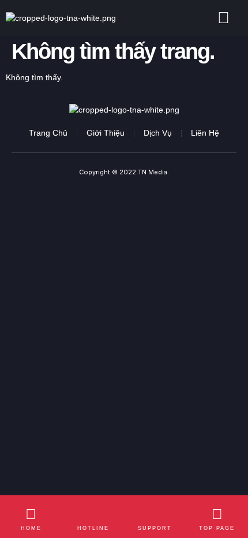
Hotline (93, 528)
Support (155, 528)
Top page (217, 528)
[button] (223, 18)
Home (31, 528)
